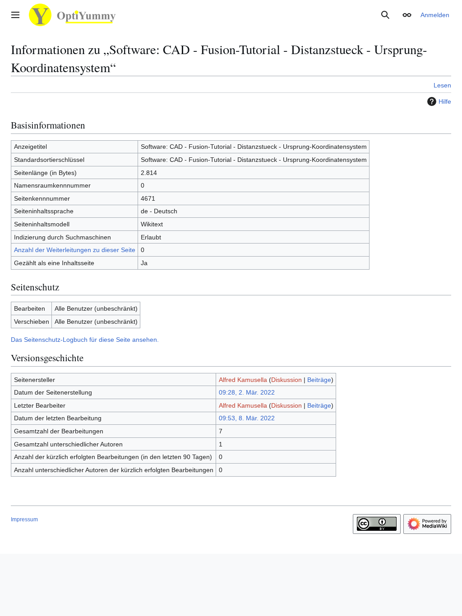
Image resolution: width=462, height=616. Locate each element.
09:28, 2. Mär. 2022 (247, 392)
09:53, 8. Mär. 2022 (247, 418)
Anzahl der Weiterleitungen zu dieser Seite (74, 249)
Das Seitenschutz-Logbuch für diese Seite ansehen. (85, 339)
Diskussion (286, 379)
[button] (15, 15)
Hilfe (445, 101)
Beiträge (319, 379)
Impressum (24, 519)
